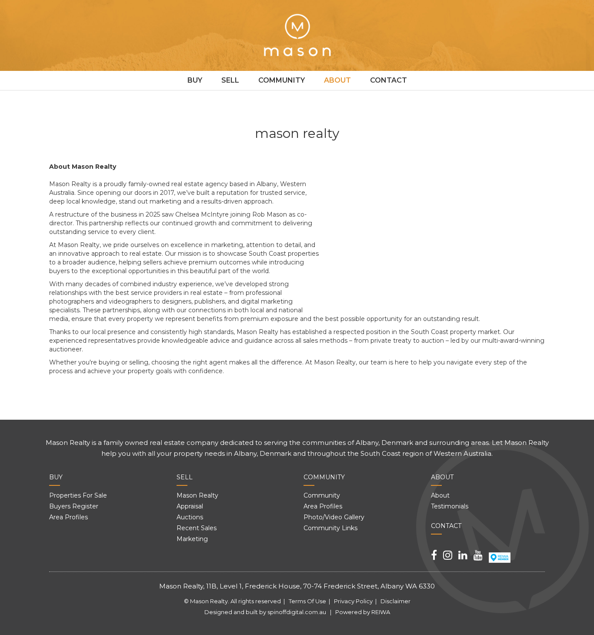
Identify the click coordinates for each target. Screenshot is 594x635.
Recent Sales (197, 528)
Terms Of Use (307, 601)
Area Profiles (68, 517)
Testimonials (449, 506)
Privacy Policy (353, 601)
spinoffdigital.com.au (296, 611)
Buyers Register (73, 506)
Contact (388, 80)
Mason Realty (197, 495)
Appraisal (190, 506)
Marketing (192, 539)
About (337, 80)
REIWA (380, 611)
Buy (194, 80)
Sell (230, 80)
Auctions (190, 517)
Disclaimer (395, 601)
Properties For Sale (78, 495)
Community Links (330, 528)
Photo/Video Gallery (334, 517)
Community (281, 80)
